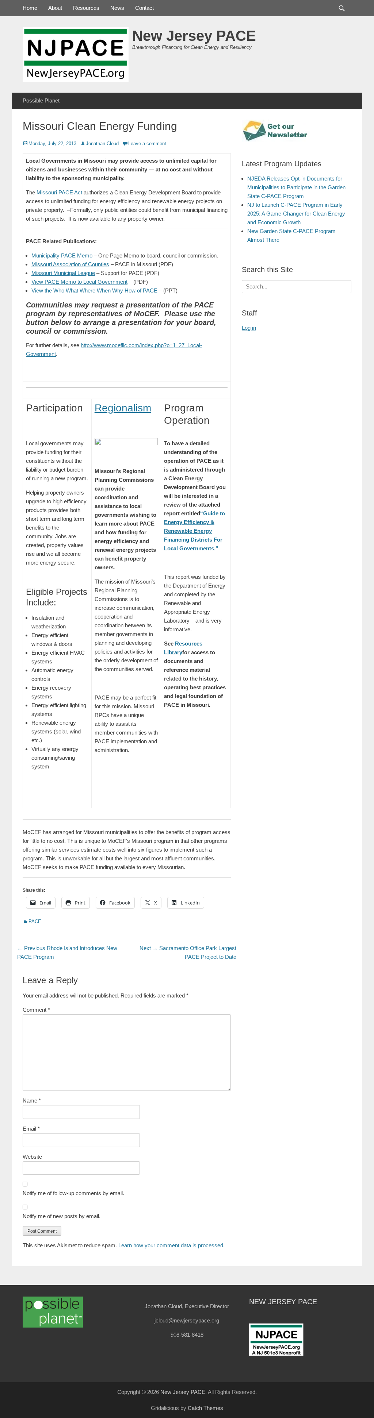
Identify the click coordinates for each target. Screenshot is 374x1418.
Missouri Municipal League (63, 273)
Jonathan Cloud (102, 143)
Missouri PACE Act (59, 192)
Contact (144, 8)
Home (30, 8)
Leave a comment (147, 143)
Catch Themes (205, 1408)
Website (32, 1157)
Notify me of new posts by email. (61, 1216)
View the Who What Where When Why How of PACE (94, 290)
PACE (34, 921)
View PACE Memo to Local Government (79, 282)
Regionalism (123, 408)
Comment (36, 1010)
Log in (249, 328)
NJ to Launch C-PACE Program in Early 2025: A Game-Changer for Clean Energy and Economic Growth (296, 213)
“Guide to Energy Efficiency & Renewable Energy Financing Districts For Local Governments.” (194, 530)
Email (31, 1129)
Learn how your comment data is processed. (171, 1245)
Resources (86, 8)
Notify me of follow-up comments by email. (73, 1193)
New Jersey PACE (194, 36)
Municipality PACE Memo (61, 255)
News (117, 8)
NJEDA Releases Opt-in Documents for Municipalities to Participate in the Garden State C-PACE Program (296, 187)
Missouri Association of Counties (70, 264)
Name (32, 1100)
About (55, 8)
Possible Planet (41, 100)
